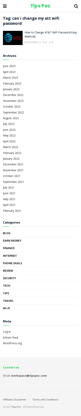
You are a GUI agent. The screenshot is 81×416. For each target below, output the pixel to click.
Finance (9, 248)
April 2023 (9, 72)
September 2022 (13, 112)
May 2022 (9, 135)
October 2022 (11, 106)
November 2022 (13, 101)
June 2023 (9, 66)
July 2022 (8, 124)
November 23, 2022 (36, 42)
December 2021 (13, 164)
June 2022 (9, 130)
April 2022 (9, 141)
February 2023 (12, 83)
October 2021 (11, 176)
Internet (10, 256)
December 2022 (13, 95)
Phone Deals (12, 263)
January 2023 (11, 89)
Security (9, 278)
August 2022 (11, 118)
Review (8, 270)
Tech (6, 285)
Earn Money (12, 240)
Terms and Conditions (45, 399)
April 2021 (9, 205)
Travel (8, 301)
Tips (6, 293)
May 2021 (9, 199)
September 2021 (13, 182)
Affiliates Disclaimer (14, 399)
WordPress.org (12, 343)
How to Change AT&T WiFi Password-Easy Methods (51, 34)
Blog (6, 233)
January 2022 (11, 158)
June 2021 (9, 193)
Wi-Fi (6, 308)
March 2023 (10, 77)
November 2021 (13, 170)
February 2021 (12, 211)
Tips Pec (40, 6)
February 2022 (12, 153)
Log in (7, 331)
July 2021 (8, 187)
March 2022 (10, 147)
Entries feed (10, 337)
